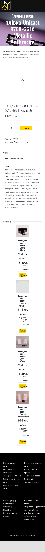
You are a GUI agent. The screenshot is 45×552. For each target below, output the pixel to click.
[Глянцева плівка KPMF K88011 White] (22, 342)
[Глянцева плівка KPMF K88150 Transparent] (22, 397)
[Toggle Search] (36, 6)
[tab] (22, 153)
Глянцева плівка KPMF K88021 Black (22, 245)
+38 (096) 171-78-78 (32, 500)
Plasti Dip (7, 510)
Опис (5, 153)
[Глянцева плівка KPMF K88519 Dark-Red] (22, 286)
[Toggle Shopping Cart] (31, 6)
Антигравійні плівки (12, 476)
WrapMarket (8, 51)
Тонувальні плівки (32, 476)
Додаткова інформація (13, 158)
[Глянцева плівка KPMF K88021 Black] (22, 231)
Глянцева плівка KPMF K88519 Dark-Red (22, 301)
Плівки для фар (9, 500)
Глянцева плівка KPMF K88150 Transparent (23, 412)
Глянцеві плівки (10, 54)
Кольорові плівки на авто (27, 51)
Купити (26, 128)
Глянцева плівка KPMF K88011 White (22, 356)
